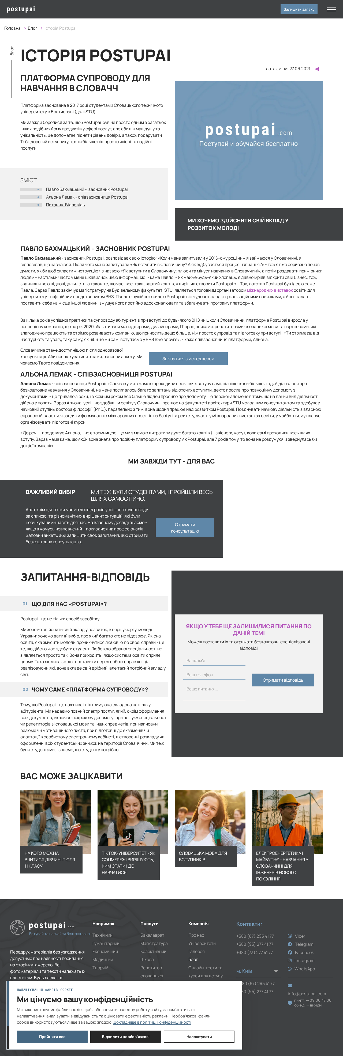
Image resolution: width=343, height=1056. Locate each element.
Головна (12, 28)
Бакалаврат (152, 935)
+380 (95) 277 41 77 (254, 944)
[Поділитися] (316, 69)
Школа (147, 959)
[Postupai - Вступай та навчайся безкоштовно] (45, 9)
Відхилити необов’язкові (126, 1036)
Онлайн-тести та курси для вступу (205, 972)
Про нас (196, 935)
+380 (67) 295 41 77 (255, 936)
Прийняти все (52, 1036)
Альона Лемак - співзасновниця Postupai (87, 197)
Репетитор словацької (151, 972)
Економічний (105, 951)
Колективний (153, 951)
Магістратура (154, 943)
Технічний (102, 935)
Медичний (102, 959)
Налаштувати (199, 1036)
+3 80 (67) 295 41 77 (255, 983)
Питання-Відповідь (65, 205)
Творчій (100, 968)
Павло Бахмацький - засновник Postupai (87, 189)
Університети (202, 943)
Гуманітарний (106, 943)
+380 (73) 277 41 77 (254, 952)
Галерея (196, 951)
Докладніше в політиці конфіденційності (152, 1022)
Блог (32, 28)
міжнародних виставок (270, 290)
